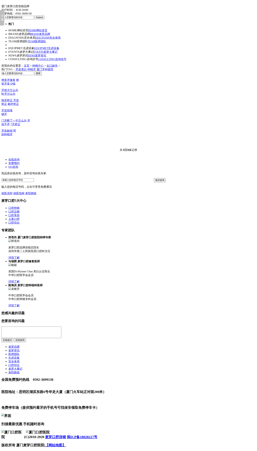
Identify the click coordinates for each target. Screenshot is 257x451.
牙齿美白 (21, 69)
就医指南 (18, 193)
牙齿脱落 (7, 110)
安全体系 (48, 37)
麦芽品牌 (40, 34)
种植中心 (38, 65)
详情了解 (14, 257)
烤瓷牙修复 (8, 79)
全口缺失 (52, 65)
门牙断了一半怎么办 (14, 120)
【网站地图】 (55, 445)
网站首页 (37, 30)
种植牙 (31, 69)
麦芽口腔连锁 (55, 437)
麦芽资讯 (37, 55)
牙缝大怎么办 (9, 90)
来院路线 (30, 193)
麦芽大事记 (45, 51)
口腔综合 (14, 365)
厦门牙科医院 (45, 69)
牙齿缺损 (7, 130)
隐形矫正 (7, 100)
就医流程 (7, 193)
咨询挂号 (52, 59)
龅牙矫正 (13, 103)
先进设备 (46, 48)
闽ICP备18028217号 (82, 437)
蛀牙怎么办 (8, 93)
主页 (26, 65)
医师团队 (37, 41)
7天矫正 (15, 124)
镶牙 (4, 114)
